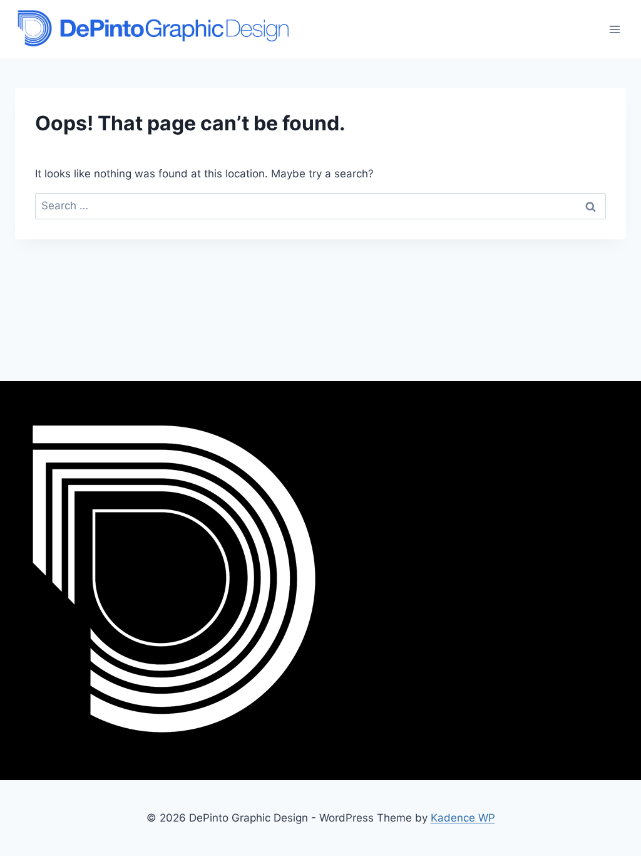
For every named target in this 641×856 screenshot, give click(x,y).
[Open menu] (614, 29)
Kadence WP (463, 818)
